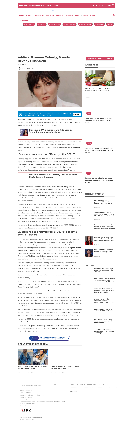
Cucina (77, 15)
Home (21, 15)
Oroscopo (24, 20)
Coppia (85, 15)
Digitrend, (20, 372)
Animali (92, 15)
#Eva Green (41, 24)
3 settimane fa (26, 372)
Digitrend (30, 403)
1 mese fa (58, 372)
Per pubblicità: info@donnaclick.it (31, 5)
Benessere (69, 15)
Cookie (56, 5)
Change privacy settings (27, 419)
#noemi (109, 24)
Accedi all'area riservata (100, 59)
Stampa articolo (28, 68)
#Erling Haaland (29, 24)
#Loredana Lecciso (85, 24)
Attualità (29, 15)
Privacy (48, 5)
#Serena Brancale (69, 24)
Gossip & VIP (39, 15)
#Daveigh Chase (54, 24)
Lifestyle (59, 15)
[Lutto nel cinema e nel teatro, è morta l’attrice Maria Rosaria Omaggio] (55, 182)
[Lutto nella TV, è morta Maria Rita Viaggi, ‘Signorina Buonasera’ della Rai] (55, 137)
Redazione (87, 97)
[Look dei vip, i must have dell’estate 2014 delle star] (104, 313)
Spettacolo (50, 15)
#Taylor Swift (99, 24)
